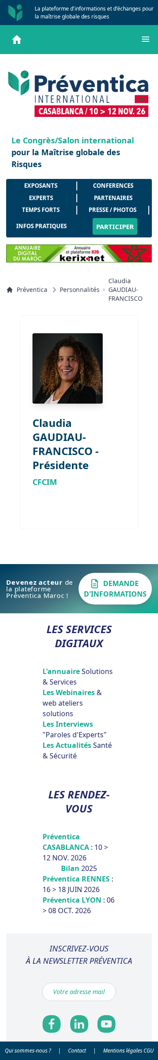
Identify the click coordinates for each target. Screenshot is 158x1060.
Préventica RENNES (78, 884)
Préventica (32, 289)
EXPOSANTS (40, 185)
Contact (77, 1050)
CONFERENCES (113, 185)
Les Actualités (77, 750)
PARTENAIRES (113, 198)
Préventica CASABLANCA (75, 847)
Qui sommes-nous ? (28, 1050)
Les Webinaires (72, 703)
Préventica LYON (79, 905)
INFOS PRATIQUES (41, 226)
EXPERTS (41, 198)
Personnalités (80, 289)
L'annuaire (78, 677)
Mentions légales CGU (128, 1050)
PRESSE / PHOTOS (112, 210)
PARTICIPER (115, 226)
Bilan (79, 868)
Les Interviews (75, 729)
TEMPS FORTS (41, 210)
